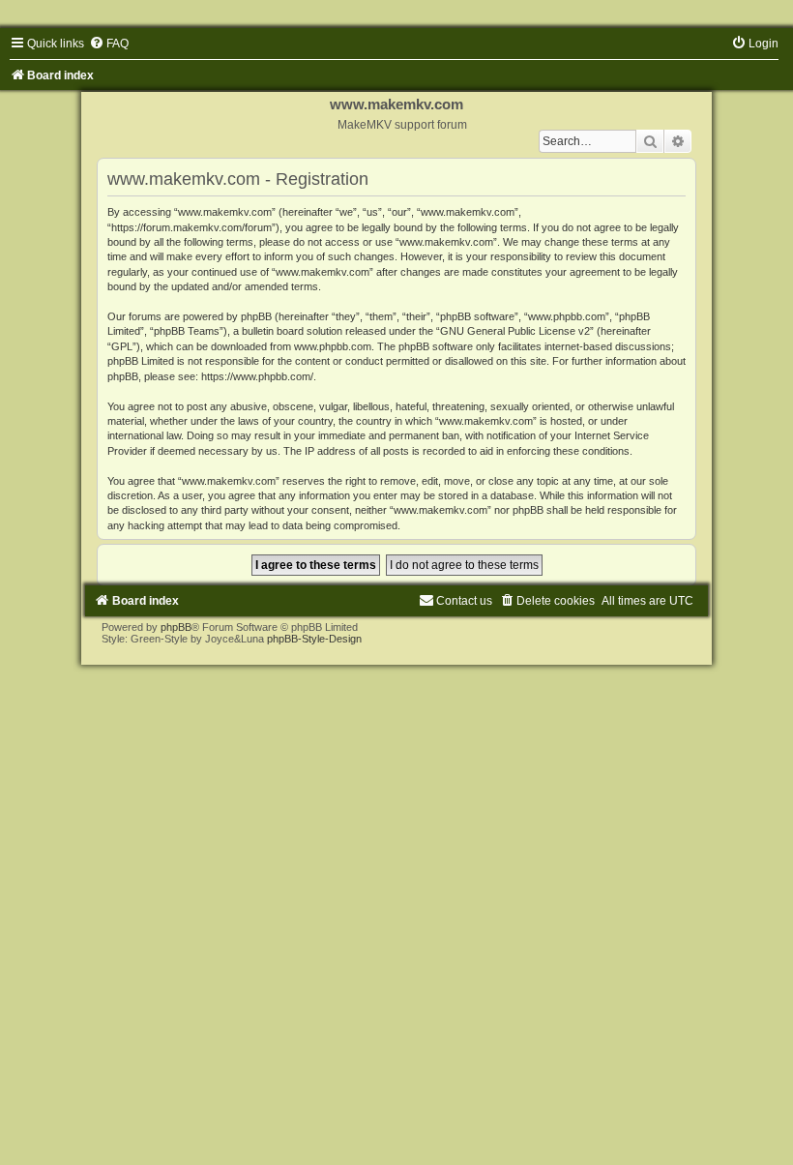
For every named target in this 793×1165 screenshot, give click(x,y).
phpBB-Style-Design (314, 638)
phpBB (176, 627)
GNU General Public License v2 (515, 331)
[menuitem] (109, 43)
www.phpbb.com (332, 346)
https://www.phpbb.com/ (257, 376)
